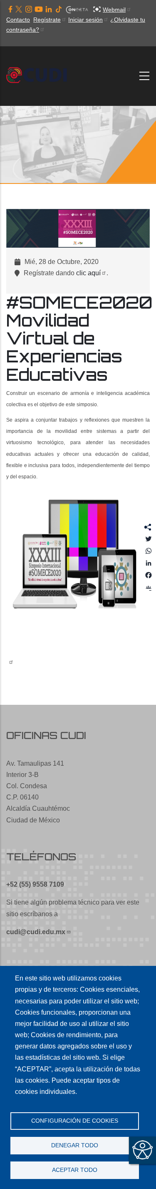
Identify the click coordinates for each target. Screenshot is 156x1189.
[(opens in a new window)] (10, 9)
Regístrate (47, 19)
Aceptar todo (74, 1170)
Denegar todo (74, 1145)
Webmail (114, 9)
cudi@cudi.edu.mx (35, 931)
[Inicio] (39, 76)
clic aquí (88, 273)
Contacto (18, 19)
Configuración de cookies (74, 1121)
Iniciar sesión (85, 19)
